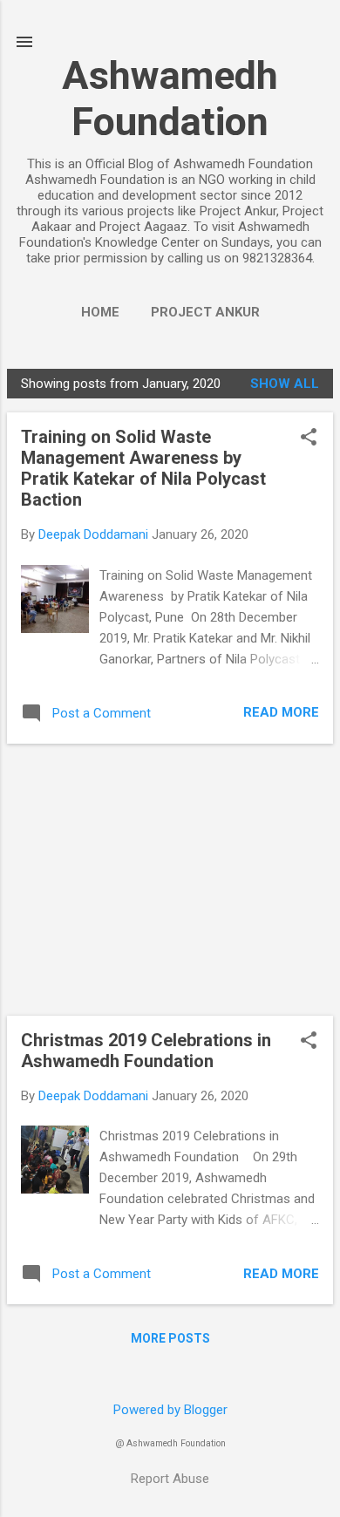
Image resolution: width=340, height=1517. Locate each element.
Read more (281, 712)
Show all (284, 383)
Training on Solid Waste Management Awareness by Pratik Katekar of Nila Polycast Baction (143, 468)
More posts (170, 1338)
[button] (308, 438)
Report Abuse (170, 1478)
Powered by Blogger (170, 1410)
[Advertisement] (170, 880)
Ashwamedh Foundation (170, 98)
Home (100, 312)
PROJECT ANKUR (205, 312)
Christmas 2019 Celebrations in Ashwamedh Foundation (146, 1050)
